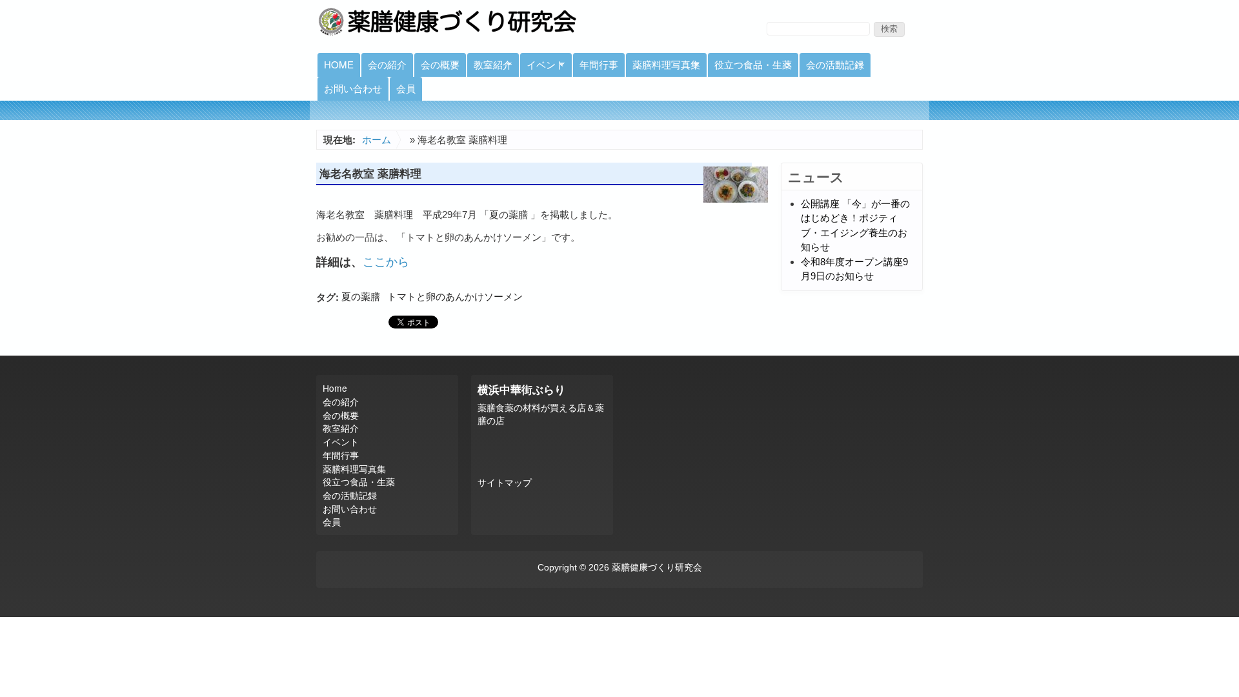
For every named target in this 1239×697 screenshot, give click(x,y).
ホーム (376, 139)
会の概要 (436, 67)
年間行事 (598, 64)
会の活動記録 (832, 67)
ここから (386, 260)
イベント (542, 67)
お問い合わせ (353, 88)
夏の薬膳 (360, 296)
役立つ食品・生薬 (750, 67)
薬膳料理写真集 (663, 67)
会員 (406, 88)
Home (339, 64)
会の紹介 (387, 64)
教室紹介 (489, 67)
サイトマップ (505, 483)
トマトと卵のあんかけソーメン (455, 296)
